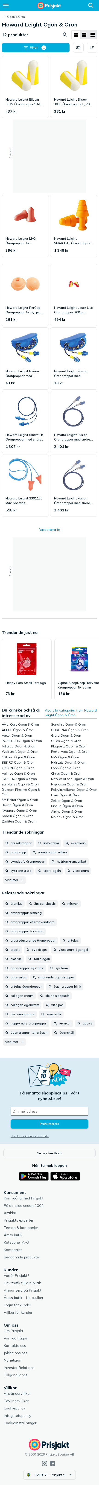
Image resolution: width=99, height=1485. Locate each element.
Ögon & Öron (16, 16)
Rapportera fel (50, 530)
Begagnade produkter (22, 1257)
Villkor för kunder (18, 1312)
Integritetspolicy (17, 1415)
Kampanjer (13, 1249)
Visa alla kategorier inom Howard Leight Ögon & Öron (71, 712)
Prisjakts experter (18, 1220)
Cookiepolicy (14, 1408)
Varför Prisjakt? (16, 1275)
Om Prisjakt (13, 1330)
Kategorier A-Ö (16, 1242)
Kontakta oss (15, 1345)
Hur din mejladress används (30, 1136)
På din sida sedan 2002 (24, 1205)
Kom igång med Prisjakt (24, 1198)
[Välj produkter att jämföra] (78, 47)
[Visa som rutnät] (76, 35)
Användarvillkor (17, 1393)
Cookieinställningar (20, 1423)
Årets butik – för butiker (23, 1297)
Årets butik (13, 1235)
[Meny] (5, 5)
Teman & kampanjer (21, 1227)
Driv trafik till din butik (22, 1283)
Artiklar (10, 1213)
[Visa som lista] (84, 35)
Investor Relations (19, 1367)
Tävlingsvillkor (16, 1400)
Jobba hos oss (15, 1353)
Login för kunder (17, 1305)
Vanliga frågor (15, 1338)
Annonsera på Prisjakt (22, 1290)
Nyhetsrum (13, 1360)
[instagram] (44, 1463)
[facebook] (53, 1463)
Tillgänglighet (15, 1375)
